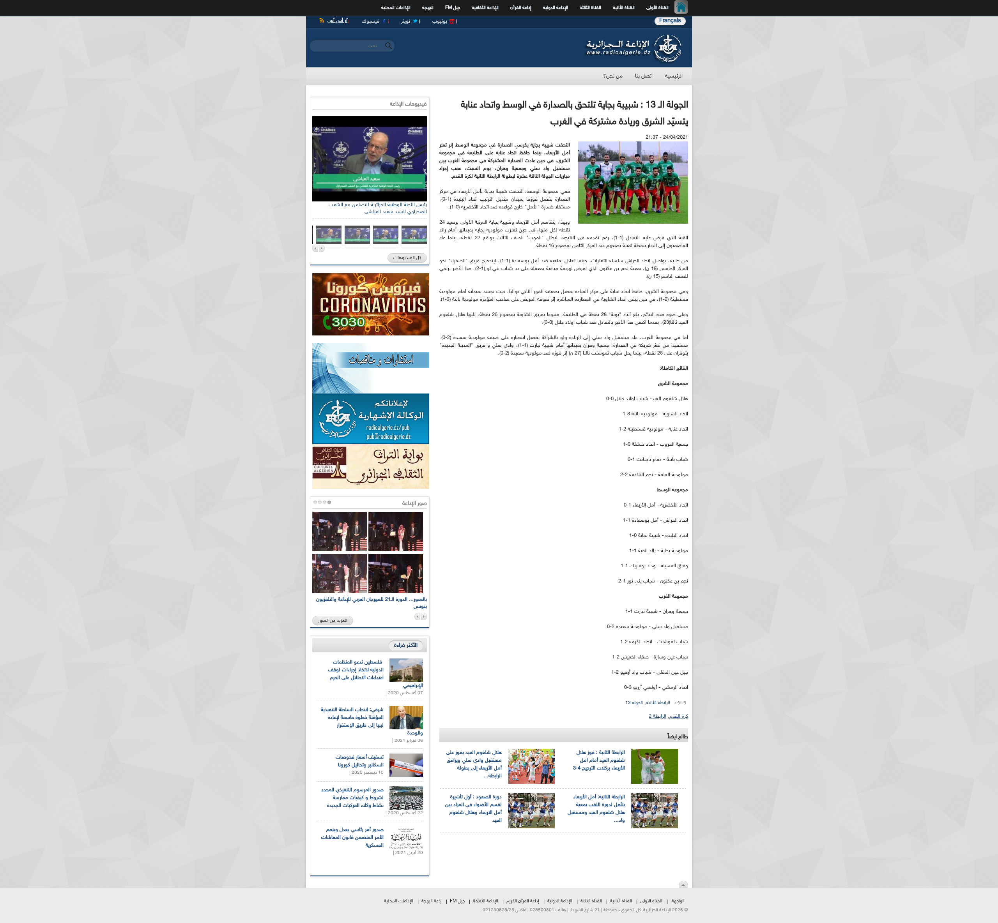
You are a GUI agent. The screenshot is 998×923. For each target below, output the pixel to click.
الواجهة (678, 901)
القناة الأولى (657, 8)
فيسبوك (370, 21)
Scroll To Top (683, 884)
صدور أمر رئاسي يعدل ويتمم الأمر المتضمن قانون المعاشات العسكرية (352, 838)
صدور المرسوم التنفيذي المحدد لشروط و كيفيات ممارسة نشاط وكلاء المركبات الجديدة (352, 798)
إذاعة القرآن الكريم (522, 901)
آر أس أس (337, 21)
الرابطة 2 (657, 716)
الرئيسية (683, 8)
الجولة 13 (634, 703)
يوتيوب (439, 21)
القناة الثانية (624, 8)
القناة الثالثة (590, 8)
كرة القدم (678, 716)
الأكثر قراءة (406, 645)
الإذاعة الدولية (555, 8)
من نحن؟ (613, 76)
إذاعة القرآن (520, 8)
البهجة (428, 8)
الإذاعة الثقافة (485, 901)
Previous (315, 248)
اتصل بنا (644, 76)
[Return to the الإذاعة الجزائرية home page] (632, 36)
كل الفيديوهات (407, 258)
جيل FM (452, 8)
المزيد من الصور (332, 620)
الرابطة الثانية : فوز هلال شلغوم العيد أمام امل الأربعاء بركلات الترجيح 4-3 (599, 760)
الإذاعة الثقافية (485, 8)
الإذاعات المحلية (396, 8)
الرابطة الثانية (658, 703)
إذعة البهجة (431, 901)
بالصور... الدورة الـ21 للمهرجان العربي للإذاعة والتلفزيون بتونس (371, 603)
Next (322, 248)
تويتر (405, 21)
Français (670, 21)
